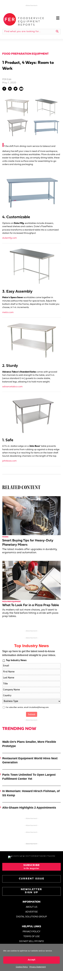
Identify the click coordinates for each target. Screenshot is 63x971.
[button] (31, 867)
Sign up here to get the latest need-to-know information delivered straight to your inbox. (29, 653)
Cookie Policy (22, 967)
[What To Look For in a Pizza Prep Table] (31, 580)
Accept (31, 960)
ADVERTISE (31, 912)
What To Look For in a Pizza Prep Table (30, 605)
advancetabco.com (12, 386)
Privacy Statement (37, 967)
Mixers (5, 537)
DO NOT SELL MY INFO (31, 941)
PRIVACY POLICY (31, 931)
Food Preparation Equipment (25, 53)
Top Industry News (16, 660)
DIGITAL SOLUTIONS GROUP (31, 917)
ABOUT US (31, 907)
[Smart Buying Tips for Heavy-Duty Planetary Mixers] (31, 515)
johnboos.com (9, 461)
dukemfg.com (9, 238)
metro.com (8, 312)
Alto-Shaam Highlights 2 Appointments (29, 807)
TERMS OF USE (31, 936)
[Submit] (57, 31)
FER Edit (6, 79)
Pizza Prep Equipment (11, 602)
